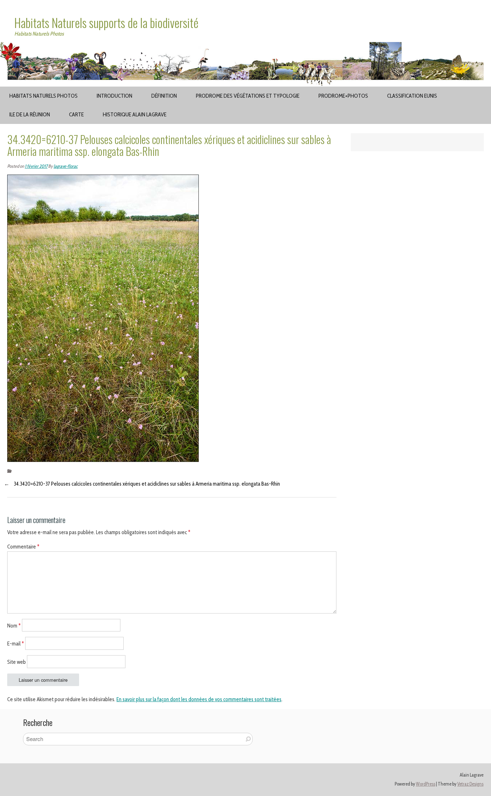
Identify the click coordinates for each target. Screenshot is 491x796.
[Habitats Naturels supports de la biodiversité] (245, 46)
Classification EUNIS (412, 95)
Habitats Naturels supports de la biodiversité (106, 23)
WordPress (425, 784)
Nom (14, 625)
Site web (16, 662)
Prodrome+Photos (343, 95)
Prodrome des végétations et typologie (247, 95)
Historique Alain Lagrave (134, 114)
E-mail (15, 643)
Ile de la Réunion (29, 114)
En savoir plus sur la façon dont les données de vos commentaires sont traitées (198, 699)
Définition (164, 95)
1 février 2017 (36, 166)
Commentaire (23, 546)
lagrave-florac (66, 166)
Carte (76, 114)
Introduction (114, 95)
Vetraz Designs (470, 784)
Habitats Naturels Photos (43, 95)
